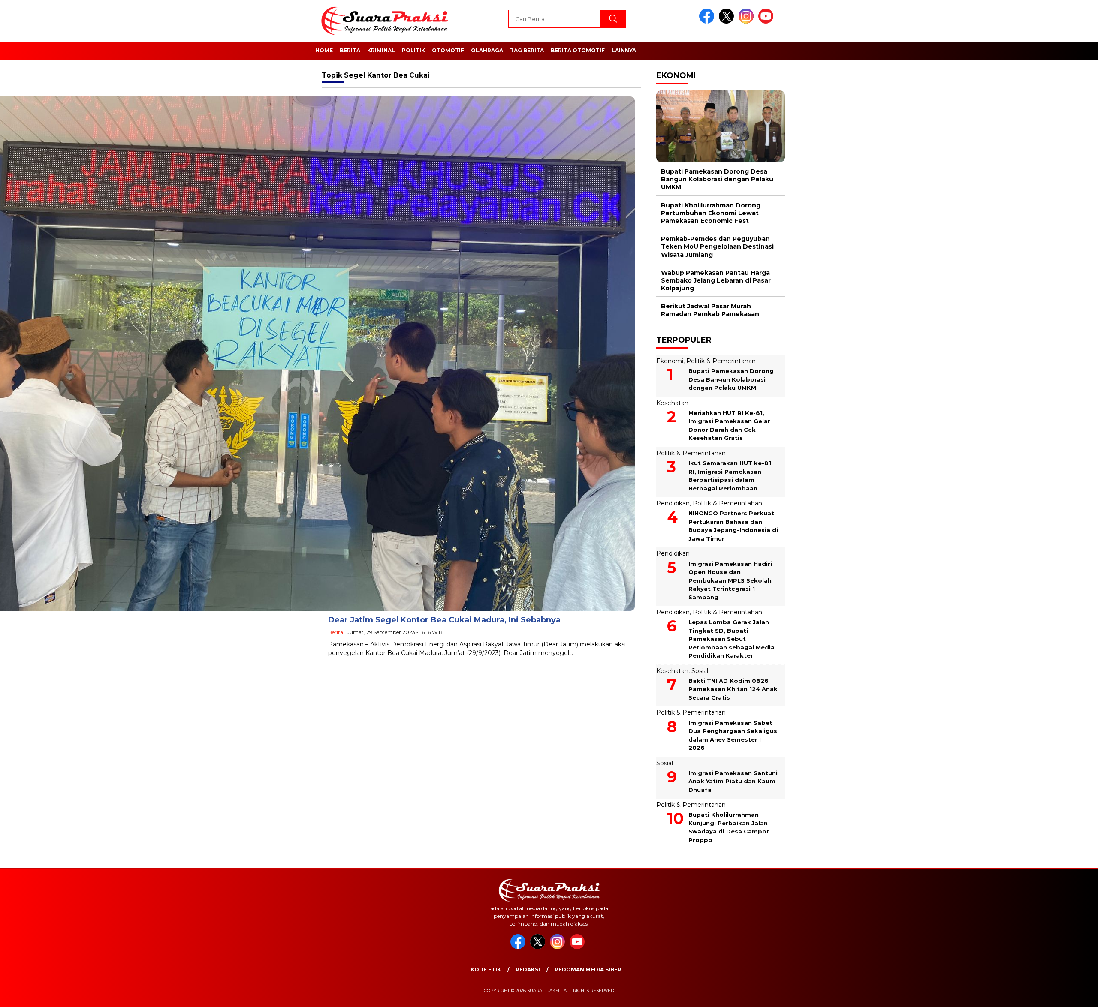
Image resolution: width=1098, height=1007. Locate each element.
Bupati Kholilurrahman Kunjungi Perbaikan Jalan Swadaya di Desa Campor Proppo (728, 827)
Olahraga (487, 50)
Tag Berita (527, 50)
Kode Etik (486, 969)
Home (324, 50)
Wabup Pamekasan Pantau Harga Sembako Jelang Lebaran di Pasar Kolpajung (716, 280)
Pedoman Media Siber (588, 969)
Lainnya (624, 50)
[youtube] (767, 21)
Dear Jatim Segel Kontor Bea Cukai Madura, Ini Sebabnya (444, 620)
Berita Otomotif (578, 50)
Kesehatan (672, 403)
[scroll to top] (1058, 993)
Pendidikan (673, 503)
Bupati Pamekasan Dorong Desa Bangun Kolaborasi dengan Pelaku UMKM (717, 179)
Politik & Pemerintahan (721, 361)
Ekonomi (669, 361)
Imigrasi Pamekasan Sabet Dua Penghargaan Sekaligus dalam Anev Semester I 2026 (732, 735)
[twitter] (728, 21)
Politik (413, 50)
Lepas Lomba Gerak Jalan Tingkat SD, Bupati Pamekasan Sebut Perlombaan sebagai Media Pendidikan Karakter (731, 639)
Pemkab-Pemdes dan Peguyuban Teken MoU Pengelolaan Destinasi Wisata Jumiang (717, 246)
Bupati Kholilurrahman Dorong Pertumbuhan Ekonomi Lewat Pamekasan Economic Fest (710, 213)
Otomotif (448, 50)
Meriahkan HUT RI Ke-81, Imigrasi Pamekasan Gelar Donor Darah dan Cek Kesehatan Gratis (729, 425)
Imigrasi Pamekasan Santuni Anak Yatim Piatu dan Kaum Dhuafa (733, 781)
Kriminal (381, 50)
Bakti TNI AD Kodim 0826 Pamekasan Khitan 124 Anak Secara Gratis (733, 689)
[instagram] (748, 21)
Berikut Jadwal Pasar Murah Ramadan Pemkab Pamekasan (710, 310)
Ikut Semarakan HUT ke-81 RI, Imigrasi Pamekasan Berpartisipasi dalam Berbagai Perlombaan (729, 476)
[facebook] (708, 21)
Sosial (699, 671)
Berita (350, 50)
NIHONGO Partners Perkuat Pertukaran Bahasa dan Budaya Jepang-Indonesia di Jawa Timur (733, 526)
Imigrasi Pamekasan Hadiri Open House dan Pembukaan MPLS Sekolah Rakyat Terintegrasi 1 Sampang (730, 580)
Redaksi (528, 969)
